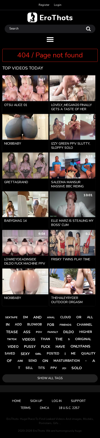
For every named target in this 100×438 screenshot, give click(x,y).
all (90, 317)
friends (65, 325)
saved (10, 354)
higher (85, 332)
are (20, 361)
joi (64, 368)
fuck (45, 346)
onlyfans (80, 346)
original (83, 339)
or (78, 317)
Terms (25, 408)
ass (26, 332)
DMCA (44, 408)
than (45, 339)
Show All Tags (50, 378)
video (13, 346)
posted (53, 354)
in (8, 324)
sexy (25, 354)
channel (84, 324)
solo (76, 368)
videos (28, 339)
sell (29, 368)
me (73, 353)
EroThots (56, 17)
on (45, 360)
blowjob (34, 324)
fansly (52, 332)
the (59, 339)
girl (38, 354)
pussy (30, 346)
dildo (68, 332)
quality (88, 353)
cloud (65, 317)
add (18, 324)
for (50, 324)
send (32, 361)
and (37, 317)
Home (16, 401)
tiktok (12, 339)
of (9, 360)
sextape (11, 317)
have (60, 346)
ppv (53, 368)
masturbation (66, 360)
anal (51, 317)
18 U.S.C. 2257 (69, 408)
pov (39, 332)
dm (25, 317)
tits (41, 368)
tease (12, 332)
